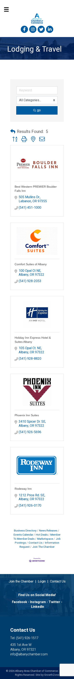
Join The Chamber (43, 547)
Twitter (54, 602)
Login (42, 581)
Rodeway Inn (23, 488)
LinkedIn (37, 606)
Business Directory (25, 531)
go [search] (39, 110)
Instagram (38, 602)
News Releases (48, 531)
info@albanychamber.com (29, 654)
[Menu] (6, 9)
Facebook (19, 602)
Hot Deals (42, 535)
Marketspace (45, 539)
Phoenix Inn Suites (27, 415)
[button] (12, 131)
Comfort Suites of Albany (31, 264)
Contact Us (35, 543)
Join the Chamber (21, 581)
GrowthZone (51, 675)
